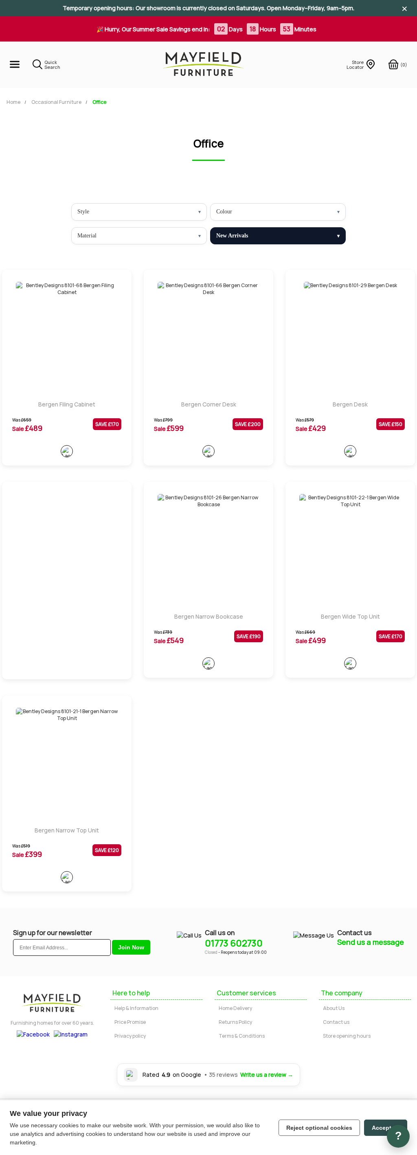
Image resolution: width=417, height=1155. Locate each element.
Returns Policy (235, 1022)
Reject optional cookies (319, 1127)
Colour (224, 212)
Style (83, 212)
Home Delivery (235, 1008)
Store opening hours (347, 1035)
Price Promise (130, 1022)
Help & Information (136, 1008)
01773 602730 (234, 943)
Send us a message (370, 942)
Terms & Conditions (242, 1035)
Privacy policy (130, 1035)
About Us (334, 1008)
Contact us (336, 1022)
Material (87, 236)
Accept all (385, 1127)
